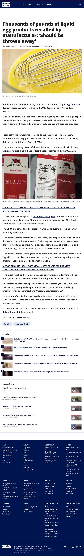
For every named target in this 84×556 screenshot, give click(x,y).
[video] (76, 390)
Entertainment (28, 470)
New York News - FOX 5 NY (52, 449)
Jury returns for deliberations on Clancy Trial (17, 406)
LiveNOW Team (70, 511)
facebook (69, 546)
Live (4, 445)
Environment (48, 491)
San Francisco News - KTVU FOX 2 (30, 493)
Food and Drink (21, 324)
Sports (25, 462)
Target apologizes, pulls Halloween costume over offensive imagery (40, 347)
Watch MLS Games (50, 536)
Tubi (3, 458)
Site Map (68, 516)
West (25, 480)
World (25, 453)
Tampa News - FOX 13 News (73, 457)
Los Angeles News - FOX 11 (30, 489)
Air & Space (6, 507)
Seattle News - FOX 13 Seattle (30, 497)
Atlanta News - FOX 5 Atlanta (72, 449)
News (26, 445)
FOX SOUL (5, 460)
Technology (6, 511)
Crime (25, 458)
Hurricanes (48, 488)
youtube (65, 546)
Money (68, 480)
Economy (68, 484)
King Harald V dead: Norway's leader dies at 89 (17, 415)
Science (5, 503)
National (26, 450)
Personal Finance (71, 488)
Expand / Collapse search (80, 4)
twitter (76, 546)
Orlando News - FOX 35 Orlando (73, 453)
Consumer (68, 491)
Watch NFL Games (50, 509)
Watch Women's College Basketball (50, 530)
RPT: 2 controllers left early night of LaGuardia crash (19, 425)
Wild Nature (6, 514)
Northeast (49, 445)
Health (25, 465)
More (49, 4)
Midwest (6, 480)
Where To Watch (8, 448)
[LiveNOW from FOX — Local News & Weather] (9, 4)
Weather (48, 480)
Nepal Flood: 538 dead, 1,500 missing (14, 388)
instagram (73, 546)
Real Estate (69, 493)
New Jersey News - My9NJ (50, 461)
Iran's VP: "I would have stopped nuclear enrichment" (19, 397)
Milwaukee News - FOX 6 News (10, 497)
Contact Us (69, 507)
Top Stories (27, 448)
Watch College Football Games (52, 512)
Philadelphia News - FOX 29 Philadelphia (51, 453)
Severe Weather (49, 486)
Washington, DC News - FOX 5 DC (52, 457)
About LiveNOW (72, 503)
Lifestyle (26, 467)
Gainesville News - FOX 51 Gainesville (73, 461)
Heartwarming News (30, 507)
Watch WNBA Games (51, 534)
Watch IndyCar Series (51, 523)
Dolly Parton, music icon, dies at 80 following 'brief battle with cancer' (41, 372)
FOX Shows (6, 462)
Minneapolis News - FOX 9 (9, 493)
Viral (25, 503)
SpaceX (4, 509)
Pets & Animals (28, 511)
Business (68, 486)
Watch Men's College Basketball (51, 526)
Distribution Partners (72, 509)
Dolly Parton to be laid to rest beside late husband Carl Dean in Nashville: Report (45, 364)
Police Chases (28, 460)
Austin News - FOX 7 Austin (72, 474)
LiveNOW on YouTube (9, 450)
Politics (25, 455)
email (80, 546)
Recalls (29, 46)
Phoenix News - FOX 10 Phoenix (31, 484)
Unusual (26, 509)
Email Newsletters (71, 514)
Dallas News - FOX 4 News (72, 466)
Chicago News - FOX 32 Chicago (10, 484)
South (68, 445)
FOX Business (21, 46)
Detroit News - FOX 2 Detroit (9, 489)
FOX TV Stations (7, 453)
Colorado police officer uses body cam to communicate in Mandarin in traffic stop (46, 355)
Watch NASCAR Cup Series (51, 519)
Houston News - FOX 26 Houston (73, 470)
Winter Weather (49, 484)
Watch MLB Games (50, 516)
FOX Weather (6, 455)
